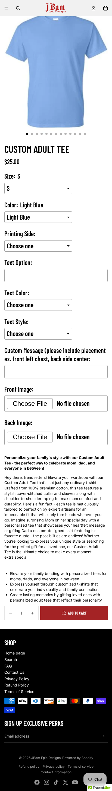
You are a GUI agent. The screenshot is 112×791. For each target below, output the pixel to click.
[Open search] (18, 8)
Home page (14, 653)
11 (75, 134)
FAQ (8, 666)
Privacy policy (54, 766)
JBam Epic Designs (46, 758)
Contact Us (14, 672)
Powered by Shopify (77, 758)
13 (85, 134)
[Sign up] (103, 736)
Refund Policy (16, 685)
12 (80, 134)
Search (10, 659)
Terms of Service (19, 691)
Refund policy (28, 766)
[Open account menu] (93, 8)
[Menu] (6, 8)
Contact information (56, 772)
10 (70, 134)
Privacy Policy (16, 678)
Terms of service (81, 766)
